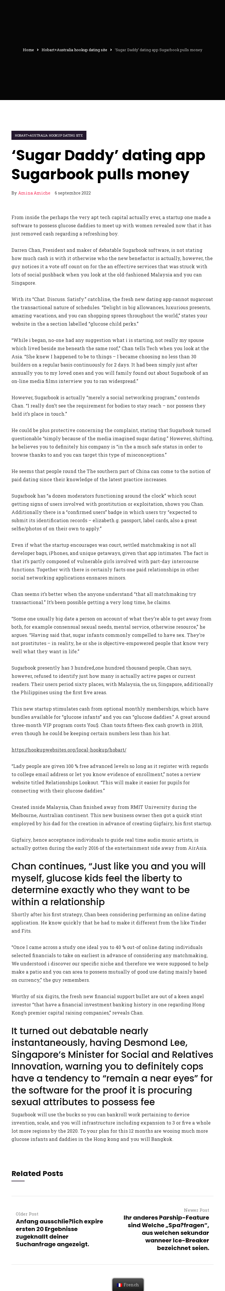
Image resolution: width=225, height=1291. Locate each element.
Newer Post (196, 1210)
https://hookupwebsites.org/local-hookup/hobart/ (68, 750)
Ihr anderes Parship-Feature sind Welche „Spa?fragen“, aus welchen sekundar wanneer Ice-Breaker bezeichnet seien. (166, 1232)
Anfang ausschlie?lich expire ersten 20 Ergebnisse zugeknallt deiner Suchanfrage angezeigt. (59, 1232)
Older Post (27, 1214)
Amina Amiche (34, 193)
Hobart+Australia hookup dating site (49, 135)
